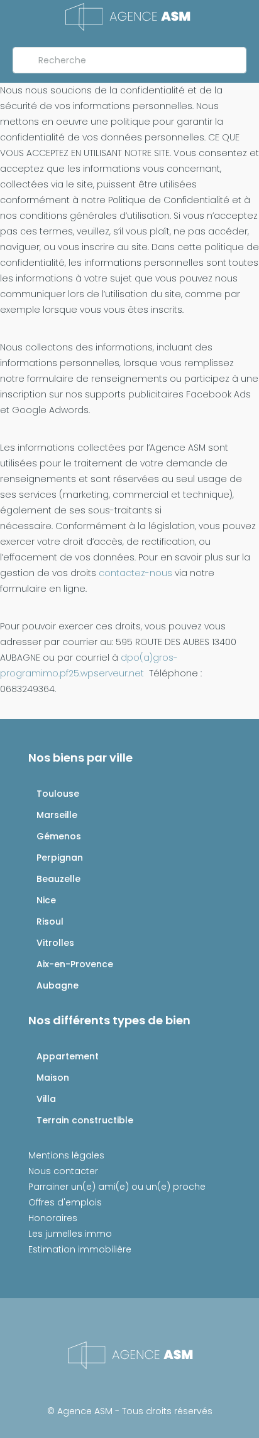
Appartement (67, 1056)
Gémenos (58, 836)
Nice (46, 900)
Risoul (49, 921)
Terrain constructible (84, 1120)
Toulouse (57, 793)
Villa (46, 1099)
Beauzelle (58, 879)
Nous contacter (63, 1171)
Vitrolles (55, 943)
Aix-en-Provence (74, 964)
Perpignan (59, 857)
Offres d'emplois (65, 1202)
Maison (52, 1077)
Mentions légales (66, 1155)
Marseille (56, 815)
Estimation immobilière (79, 1249)
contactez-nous (135, 573)
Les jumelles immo (70, 1233)
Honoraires (52, 1218)
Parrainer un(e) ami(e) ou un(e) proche (117, 1186)
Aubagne (57, 985)
